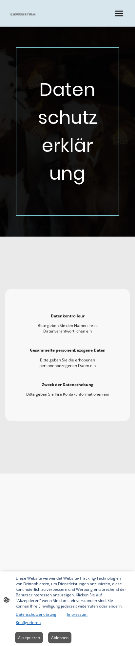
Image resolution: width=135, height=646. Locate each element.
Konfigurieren (28, 622)
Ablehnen (59, 637)
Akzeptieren (29, 637)
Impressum (77, 614)
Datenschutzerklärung (36, 614)
